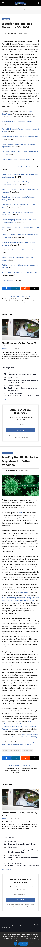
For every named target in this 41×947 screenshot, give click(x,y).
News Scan (6, 19)
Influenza (17, 750)
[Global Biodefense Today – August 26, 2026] (20, 329)
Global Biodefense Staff (10, 33)
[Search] (38, 3)
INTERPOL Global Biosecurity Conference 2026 (23, 396)
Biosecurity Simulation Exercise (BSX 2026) (22, 374)
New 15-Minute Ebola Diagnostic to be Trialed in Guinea (30, 301)
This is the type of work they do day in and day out (20, 137)
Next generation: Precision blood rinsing (16, 159)
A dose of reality (8, 280)
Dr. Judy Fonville (23, 592)
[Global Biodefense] (20, 3)
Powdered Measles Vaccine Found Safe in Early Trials (11, 770)
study (20, 513)
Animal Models (7, 750)
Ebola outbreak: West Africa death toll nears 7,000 (20, 121)
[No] (39, 940)
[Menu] (3, 3)
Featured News (7, 453)
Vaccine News (27, 750)
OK (15, 944)
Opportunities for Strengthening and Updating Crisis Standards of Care (23, 381)
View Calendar (6, 400)
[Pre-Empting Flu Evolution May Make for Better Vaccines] (20, 485)
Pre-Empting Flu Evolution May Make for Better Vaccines (10, 301)
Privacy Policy (17, 437)
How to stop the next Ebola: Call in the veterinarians (20, 273)
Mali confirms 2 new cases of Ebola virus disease (19, 250)
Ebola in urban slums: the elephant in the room (18, 167)
